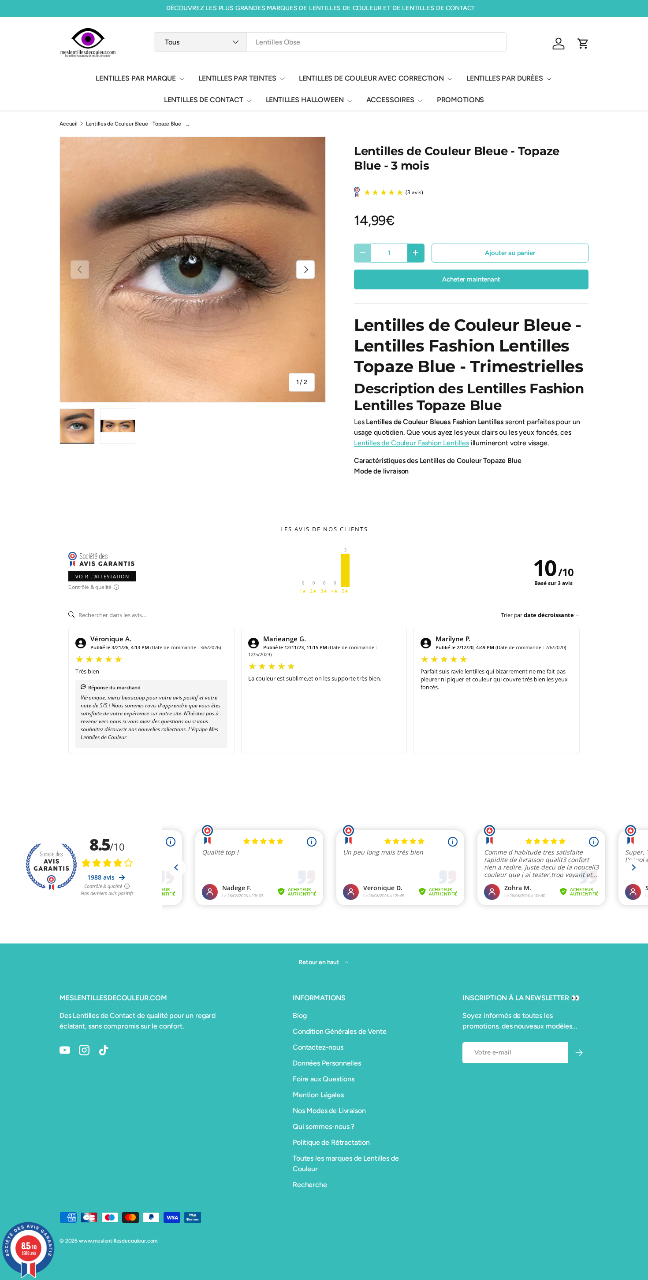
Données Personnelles (327, 1063)
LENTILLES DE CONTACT (203, 100)
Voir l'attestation (102, 576)
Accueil (69, 123)
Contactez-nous (318, 1047)
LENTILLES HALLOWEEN (305, 100)
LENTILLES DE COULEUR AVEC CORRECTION (371, 78)
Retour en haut (319, 962)
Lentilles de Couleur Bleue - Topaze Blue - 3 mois (139, 123)
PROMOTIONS (460, 100)
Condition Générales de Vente (340, 1031)
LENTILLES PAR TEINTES (237, 78)
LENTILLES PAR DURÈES (504, 78)
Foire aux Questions (323, 1079)
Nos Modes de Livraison (329, 1110)
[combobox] (330, 42)
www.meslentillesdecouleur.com (118, 1241)
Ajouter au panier (510, 253)
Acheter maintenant (471, 279)
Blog (299, 1015)
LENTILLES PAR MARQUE (136, 78)
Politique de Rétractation (331, 1142)
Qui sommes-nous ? (323, 1126)
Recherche (310, 1184)
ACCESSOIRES (390, 100)
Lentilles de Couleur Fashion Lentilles (411, 443)
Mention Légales (318, 1095)
